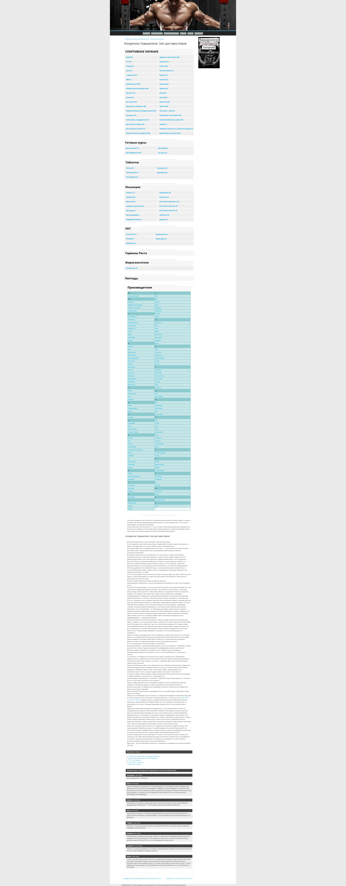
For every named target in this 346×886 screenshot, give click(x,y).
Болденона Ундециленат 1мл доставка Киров (148, 39)
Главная (146, 33)
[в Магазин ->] (209, 38)
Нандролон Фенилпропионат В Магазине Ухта (142, 878)
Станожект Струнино (136, 762)
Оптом (190, 33)
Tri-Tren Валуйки (134, 760)
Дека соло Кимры (134, 764)
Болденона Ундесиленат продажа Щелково (143, 756)
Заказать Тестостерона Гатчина (179, 878)
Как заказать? (157, 33)
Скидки (183, 33)
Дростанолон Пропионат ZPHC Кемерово (143, 758)
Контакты (198, 33)
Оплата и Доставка (171, 33)
